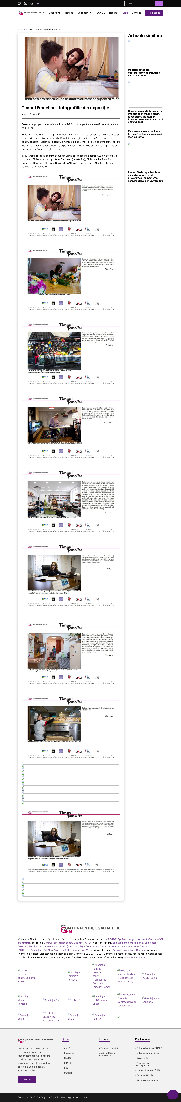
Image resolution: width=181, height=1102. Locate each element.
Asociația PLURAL (40, 950)
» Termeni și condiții (108, 1048)
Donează (155, 12)
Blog (125, 12)
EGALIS (101, 12)
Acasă (20, 29)
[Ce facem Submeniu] (91, 12)
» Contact (67, 1073)
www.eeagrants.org (135, 957)
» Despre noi (68, 1053)
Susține (28, 1079)
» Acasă (66, 1048)
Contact (136, 12)
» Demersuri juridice (145, 1075)
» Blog (65, 1068)
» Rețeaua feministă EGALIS (148, 1048)
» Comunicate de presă (146, 1080)
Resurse (114, 12)
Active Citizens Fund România (129, 950)
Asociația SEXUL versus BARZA (71, 950)
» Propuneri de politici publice (142, 1064)
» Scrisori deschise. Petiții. (148, 1070)
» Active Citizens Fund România (107, 1054)
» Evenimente (141, 1058)
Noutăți (69, 12)
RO (38, 3)
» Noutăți (66, 1058)
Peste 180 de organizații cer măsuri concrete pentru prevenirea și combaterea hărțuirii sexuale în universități (145, 176)
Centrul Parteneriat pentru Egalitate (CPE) (67, 942)
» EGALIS (66, 1063)
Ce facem (82, 12)
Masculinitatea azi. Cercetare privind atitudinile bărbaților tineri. (144, 72)
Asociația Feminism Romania (127, 942)
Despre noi (55, 12)
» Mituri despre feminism (147, 1053)
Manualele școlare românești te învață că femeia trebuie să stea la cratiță (145, 134)
